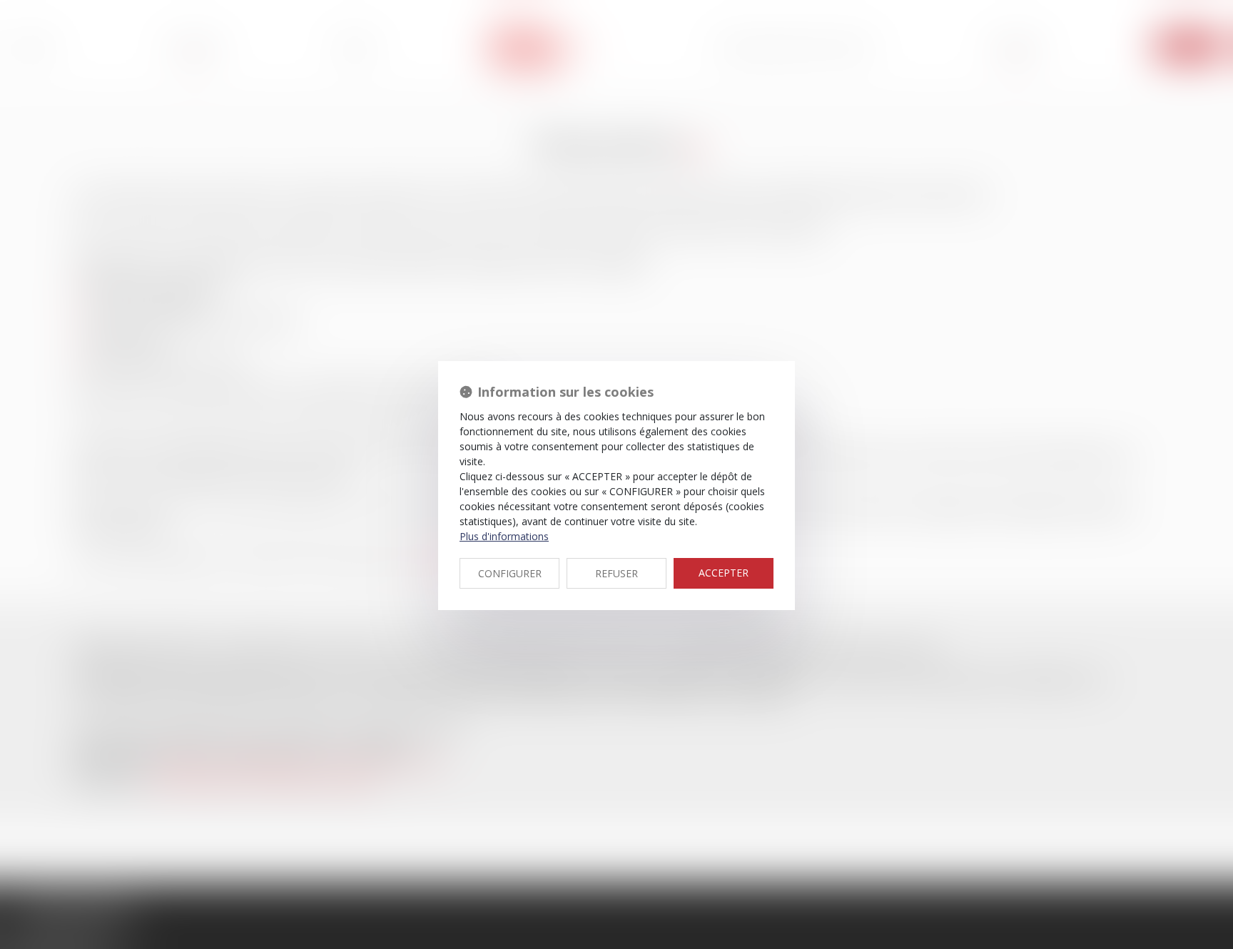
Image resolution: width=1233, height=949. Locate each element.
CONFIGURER (510, 573)
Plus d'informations (504, 536)
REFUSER (616, 573)
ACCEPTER (724, 572)
